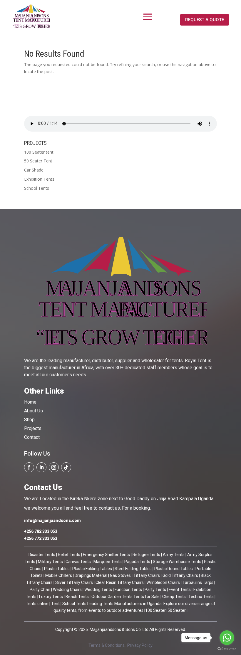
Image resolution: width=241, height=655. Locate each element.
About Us (33, 411)
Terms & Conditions (106, 645)
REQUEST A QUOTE (204, 19)
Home (30, 402)
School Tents (36, 188)
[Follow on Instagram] (54, 467)
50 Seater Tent (38, 161)
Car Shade (33, 170)
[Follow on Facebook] (29, 467)
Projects (32, 428)
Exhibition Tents (39, 179)
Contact (32, 437)
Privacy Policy (140, 645)
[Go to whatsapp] (227, 637)
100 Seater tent (38, 152)
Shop (29, 419)
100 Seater (155, 610)
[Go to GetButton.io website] (226, 649)
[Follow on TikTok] (66, 467)
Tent (55, 603)
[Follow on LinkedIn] (41, 467)
